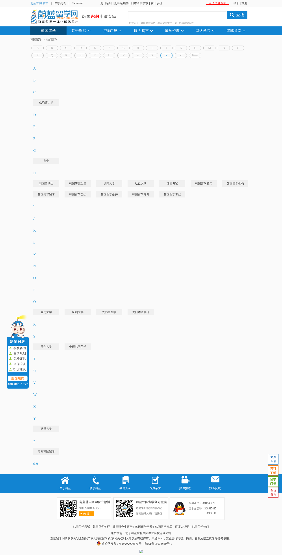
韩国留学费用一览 (167, 23)
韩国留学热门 (200, 526)
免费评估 (19, 358)
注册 (244, 3)
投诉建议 (19, 369)
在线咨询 (19, 348)
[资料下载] (273, 470)
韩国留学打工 (163, 526)
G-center (77, 3)
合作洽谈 (19, 364)
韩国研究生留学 (123, 526)
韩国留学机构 (235, 183)
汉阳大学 (109, 183)
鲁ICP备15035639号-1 (158, 543)
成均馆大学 (46, 102)
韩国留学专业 (172, 194)
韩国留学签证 (101, 526)
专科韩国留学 (46, 451)
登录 (236, 3)
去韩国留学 (109, 312)
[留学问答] (273, 481)
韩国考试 (172, 183)
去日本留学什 (140, 312)
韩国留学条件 (186, 23)
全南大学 (46, 312)
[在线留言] (273, 492)
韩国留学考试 (81, 526)
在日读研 (156, 3)
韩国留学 (36, 39)
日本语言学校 (139, 3)
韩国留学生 (46, 183)
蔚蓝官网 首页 (39, 3)
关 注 (84, 513)
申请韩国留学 (77, 346)
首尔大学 (46, 346)
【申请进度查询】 (217, 3)
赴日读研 (106, 3)
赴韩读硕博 (121, 3)
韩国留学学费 (143, 526)
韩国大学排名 (148, 23)
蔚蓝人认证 (182, 526)
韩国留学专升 (140, 194)
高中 (46, 160)
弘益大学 (141, 183)
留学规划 (19, 353)
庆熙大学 (77, 312)
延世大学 (46, 428)
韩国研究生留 (77, 183)
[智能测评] (273, 459)
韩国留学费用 (203, 183)
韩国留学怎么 (77, 194)
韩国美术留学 (46, 194)
